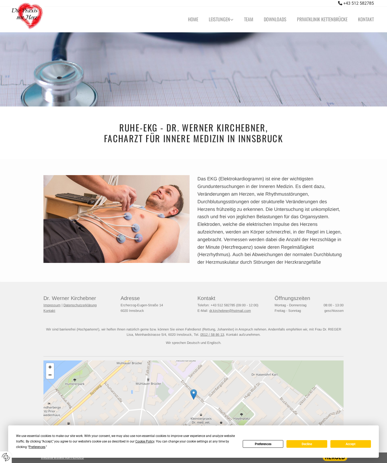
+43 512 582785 (358, 3)
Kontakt (366, 19)
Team (248, 19)
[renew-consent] (6, 457)
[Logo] (69, 16)
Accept (350, 444)
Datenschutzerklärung (80, 305)
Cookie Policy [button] (144, 441)
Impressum (52, 305)
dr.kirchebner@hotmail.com (230, 311)
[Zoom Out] (50, 375)
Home (193, 19)
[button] (193, 394)
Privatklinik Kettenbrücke (322, 19)
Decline (307, 444)
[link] (218, 19)
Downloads (275, 19)
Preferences (263, 444)
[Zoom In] (50, 367)
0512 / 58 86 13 (212, 335)
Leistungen (219, 19)
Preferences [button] (37, 447)
